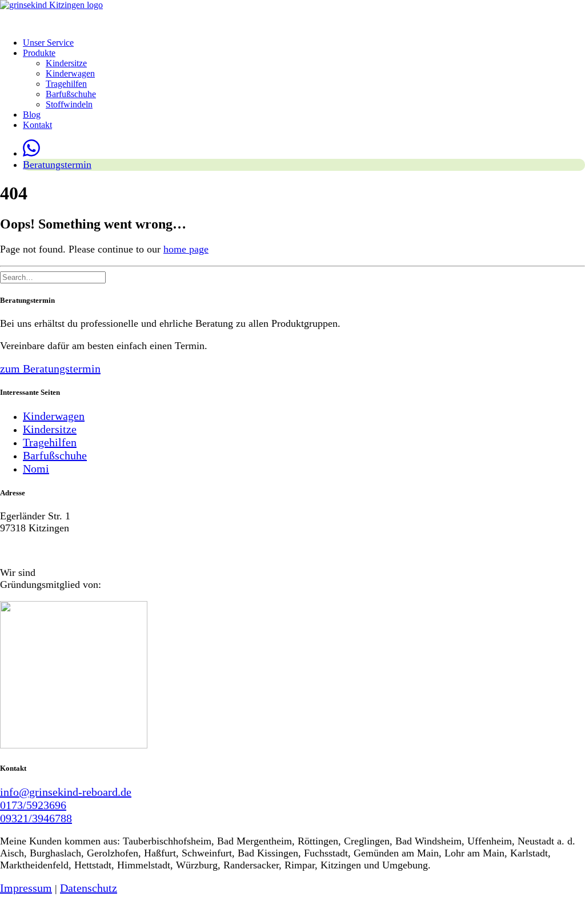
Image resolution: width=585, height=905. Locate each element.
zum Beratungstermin (50, 368)
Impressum (26, 888)
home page (186, 249)
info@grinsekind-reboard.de (65, 792)
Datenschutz (88, 888)
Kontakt (37, 125)
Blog (32, 114)
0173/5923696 (33, 805)
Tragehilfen (66, 84)
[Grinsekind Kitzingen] (292, 14)
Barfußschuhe (71, 94)
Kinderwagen (70, 73)
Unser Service (48, 42)
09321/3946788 (36, 818)
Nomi (36, 468)
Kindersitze (66, 63)
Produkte (39, 53)
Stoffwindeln (69, 104)
